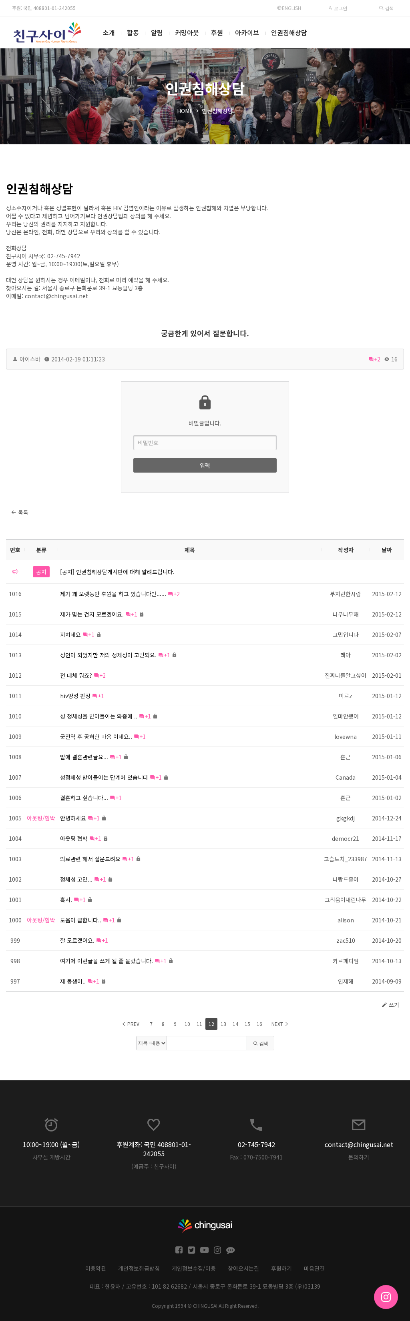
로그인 (340, 8)
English (291, 7)
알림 (157, 32)
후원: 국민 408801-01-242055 (44, 7)
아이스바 (30, 359)
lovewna (345, 736)
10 (187, 1023)
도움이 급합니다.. (80, 920)
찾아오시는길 (243, 1268)
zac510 (345, 940)
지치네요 (70, 635)
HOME (185, 111)
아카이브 (247, 32)
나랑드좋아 (346, 879)
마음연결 (314, 1268)
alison (346, 920)
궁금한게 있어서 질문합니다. (205, 333)
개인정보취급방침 (139, 1268)
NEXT (277, 1023)
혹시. (66, 900)
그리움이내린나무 (345, 900)
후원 (217, 32)
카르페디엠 (346, 961)
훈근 (345, 757)
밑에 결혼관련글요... (84, 757)
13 (223, 1023)
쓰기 (393, 1005)
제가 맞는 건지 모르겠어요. (92, 614)
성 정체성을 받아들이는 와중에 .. (98, 716)
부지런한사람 (345, 594)
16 (259, 1023)
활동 (133, 32)
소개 (109, 32)
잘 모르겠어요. (77, 940)
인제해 (346, 981)
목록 (22, 512)
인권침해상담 (289, 32)
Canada (346, 777)
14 (235, 1023)
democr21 (345, 838)
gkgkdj (345, 818)
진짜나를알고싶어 (345, 675)
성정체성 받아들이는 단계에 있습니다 (104, 777)
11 (199, 1023)
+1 (134, 614)
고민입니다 (346, 635)
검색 (389, 8)
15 (247, 1023)
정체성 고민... (76, 879)
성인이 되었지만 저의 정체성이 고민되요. (108, 655)
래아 (345, 655)
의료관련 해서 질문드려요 (90, 859)
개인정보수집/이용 (194, 1268)
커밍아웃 (187, 32)
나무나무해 (346, 614)
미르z (345, 696)
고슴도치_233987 (345, 859)
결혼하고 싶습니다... (84, 798)
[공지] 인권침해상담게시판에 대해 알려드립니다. (117, 572)
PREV (132, 1023)
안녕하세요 (73, 818)
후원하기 (281, 1268)
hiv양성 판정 (75, 696)
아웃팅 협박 (74, 838)
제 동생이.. (73, 981)
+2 (377, 359)
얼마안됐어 (346, 716)
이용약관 (95, 1268)
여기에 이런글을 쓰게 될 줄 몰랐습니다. (106, 961)
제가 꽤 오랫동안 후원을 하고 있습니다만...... (113, 594)
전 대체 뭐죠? (76, 675)
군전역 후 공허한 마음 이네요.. (96, 736)
